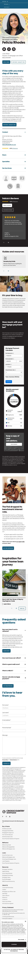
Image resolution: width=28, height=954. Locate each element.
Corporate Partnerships (7, 887)
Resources (5, 867)
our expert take (20, 541)
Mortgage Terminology (7, 875)
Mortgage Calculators (7, 869)
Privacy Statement (8, 907)
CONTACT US (6, 763)
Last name (5, 712)
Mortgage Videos (6, 877)
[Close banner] (25, 921)
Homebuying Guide (6, 828)
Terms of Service (13, 759)
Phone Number (6, 727)
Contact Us (4, 899)
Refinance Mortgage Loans (8, 848)
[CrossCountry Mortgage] (13, 811)
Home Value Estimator (7, 873)
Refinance (5, 842)
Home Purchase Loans (7, 836)
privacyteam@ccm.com (10, 797)
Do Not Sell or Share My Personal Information (14, 950)
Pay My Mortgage (6, 879)
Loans (4, 853)
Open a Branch (5, 895)
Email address (6, 720)
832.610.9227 (9, 141)
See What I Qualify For (18, 62)
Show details (21, 939)
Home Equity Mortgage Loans (9, 859)
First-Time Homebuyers (7, 834)
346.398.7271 (7, 143)
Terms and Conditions (7, 918)
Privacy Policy (5, 759)
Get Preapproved (8, 685)
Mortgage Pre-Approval (7, 832)
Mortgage (6, 4)
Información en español (7, 903)
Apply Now (6, 62)
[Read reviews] (5, 148)
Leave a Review (7, 205)
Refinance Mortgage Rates (8, 846)
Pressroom (4, 897)
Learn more (6, 650)
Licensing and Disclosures (8, 916)
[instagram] (9, 49)
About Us (5, 885)
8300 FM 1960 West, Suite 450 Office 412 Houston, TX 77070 (11, 138)
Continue (14, 944)
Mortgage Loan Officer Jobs (8, 891)
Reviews (15, 148)
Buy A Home (6, 826)
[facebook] (4, 49)
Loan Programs (5, 861)
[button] (14, 132)
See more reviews (8, 209)
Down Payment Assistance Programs (10, 838)
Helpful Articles (5, 871)
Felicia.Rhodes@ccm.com (9, 144)
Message (5, 735)
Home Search (6, 7)
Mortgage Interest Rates (7, 830)
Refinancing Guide (6, 844)
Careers (4, 889)
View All (22, 608)
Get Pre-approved (8, 548)
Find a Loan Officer (6, 901)
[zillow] (14, 49)
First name (5, 705)
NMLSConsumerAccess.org (8, 881)
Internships (4, 893)
